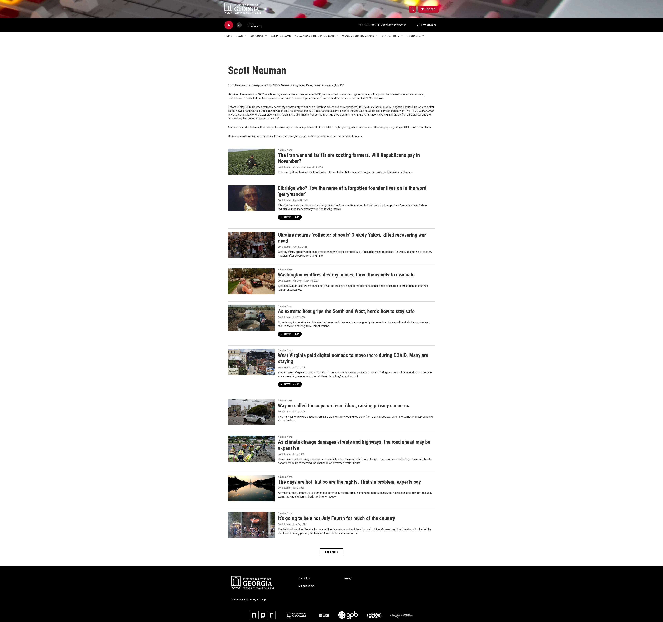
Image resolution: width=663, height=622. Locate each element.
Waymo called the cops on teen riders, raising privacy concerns (343, 405)
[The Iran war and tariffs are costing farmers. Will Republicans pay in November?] (251, 162)
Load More (331, 551)
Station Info (390, 36)
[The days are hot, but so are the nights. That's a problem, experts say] (251, 488)
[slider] (244, 25)
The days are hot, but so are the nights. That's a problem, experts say (349, 482)
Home (228, 36)
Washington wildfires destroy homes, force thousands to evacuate (346, 275)
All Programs (281, 36)
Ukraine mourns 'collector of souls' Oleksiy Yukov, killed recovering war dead (352, 238)
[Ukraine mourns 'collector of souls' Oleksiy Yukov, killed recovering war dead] (251, 245)
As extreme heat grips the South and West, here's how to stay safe (346, 311)
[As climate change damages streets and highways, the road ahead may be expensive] (251, 448)
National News (285, 150)
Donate (429, 9)
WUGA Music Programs (358, 36)
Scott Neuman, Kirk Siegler (290, 280)
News (239, 36)
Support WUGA (306, 586)
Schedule (257, 36)
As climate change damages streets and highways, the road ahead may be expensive (354, 445)
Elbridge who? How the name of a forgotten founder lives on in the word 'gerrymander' (352, 191)
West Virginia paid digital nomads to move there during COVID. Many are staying (353, 358)
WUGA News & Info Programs (314, 36)
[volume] (239, 25)
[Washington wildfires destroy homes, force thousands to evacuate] (251, 281)
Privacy (348, 578)
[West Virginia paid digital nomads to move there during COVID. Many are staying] (251, 362)
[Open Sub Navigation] (245, 36)
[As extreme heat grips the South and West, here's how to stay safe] (251, 318)
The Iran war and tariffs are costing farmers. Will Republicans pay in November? (349, 158)
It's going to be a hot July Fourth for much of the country (336, 518)
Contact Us (304, 578)
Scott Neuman (285, 200)
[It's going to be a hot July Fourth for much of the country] (251, 525)
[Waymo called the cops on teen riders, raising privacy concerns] (251, 412)
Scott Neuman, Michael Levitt (292, 167)
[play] (229, 25)
